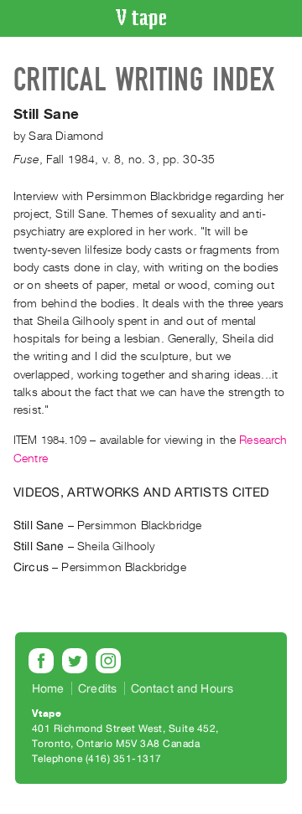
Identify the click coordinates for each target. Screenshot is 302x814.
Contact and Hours (182, 688)
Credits (97, 688)
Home (48, 688)
